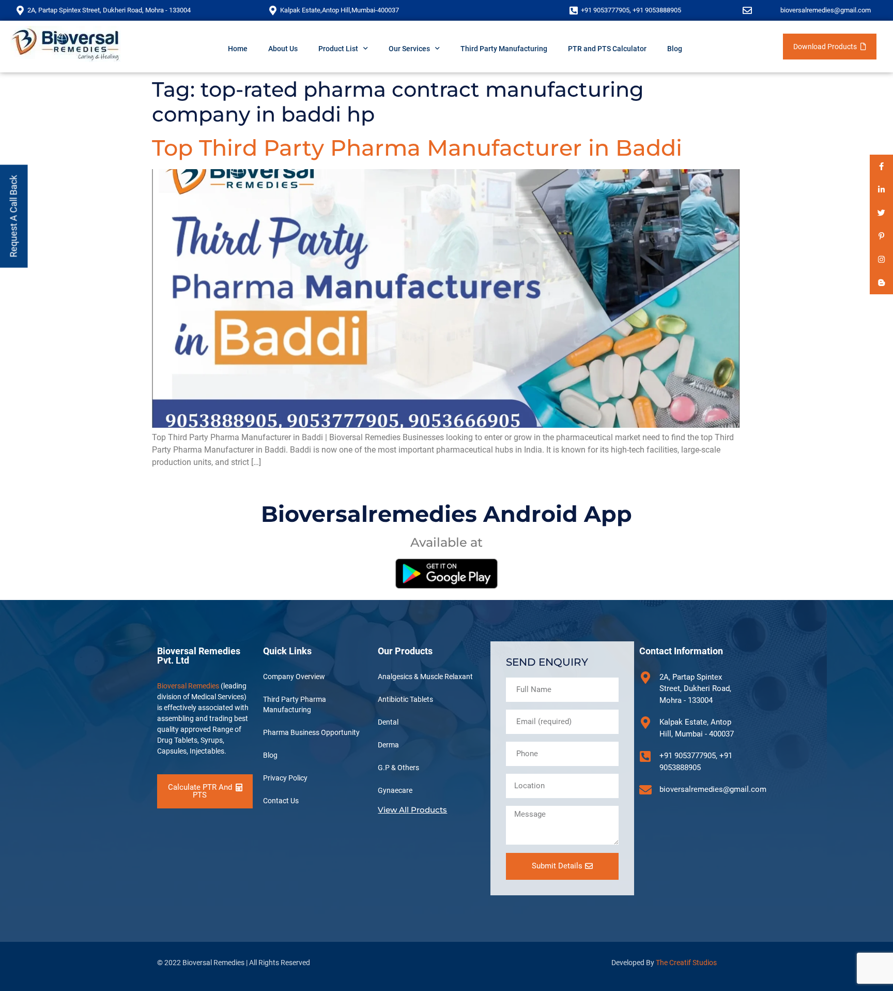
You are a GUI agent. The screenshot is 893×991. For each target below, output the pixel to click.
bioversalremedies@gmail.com (825, 10)
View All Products (412, 810)
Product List (338, 48)
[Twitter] (881, 212)
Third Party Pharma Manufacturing (294, 704)
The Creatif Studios (686, 962)
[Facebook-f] (881, 166)
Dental (388, 722)
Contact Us (281, 801)
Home (238, 48)
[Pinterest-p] (881, 236)
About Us (283, 48)
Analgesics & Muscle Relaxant (425, 676)
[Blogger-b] (881, 282)
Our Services (409, 48)
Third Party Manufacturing (503, 48)
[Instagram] (881, 259)
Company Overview (294, 676)
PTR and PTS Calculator (607, 48)
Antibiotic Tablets (405, 699)
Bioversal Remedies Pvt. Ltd (198, 655)
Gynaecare (395, 790)
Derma (388, 745)
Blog (674, 48)
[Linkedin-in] (881, 189)
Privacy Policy (285, 778)
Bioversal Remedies (188, 686)
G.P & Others (398, 767)
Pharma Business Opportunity (311, 732)
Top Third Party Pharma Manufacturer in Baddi (417, 147)
